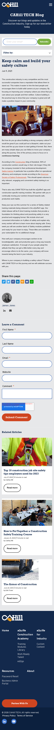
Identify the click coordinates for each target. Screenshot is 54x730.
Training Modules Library (21, 647)
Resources (8, 671)
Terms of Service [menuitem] (25, 716)
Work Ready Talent (23, 656)
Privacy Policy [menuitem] (9, 716)
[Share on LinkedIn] (18, 282)
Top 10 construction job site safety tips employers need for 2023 (24, 472)
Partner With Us (19, 703)
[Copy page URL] (4, 282)
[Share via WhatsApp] (32, 282)
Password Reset (10, 676)
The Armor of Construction (20, 584)
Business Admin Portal (10, 682)
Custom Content (41, 646)
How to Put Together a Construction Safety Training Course (25, 533)
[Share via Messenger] (27, 282)
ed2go (20, 661)
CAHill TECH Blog (27, 15)
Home (5, 630)
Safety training (7, 171)
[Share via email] (22, 282)
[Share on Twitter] (8, 282)
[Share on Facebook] (13, 282)
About (30, 671)
